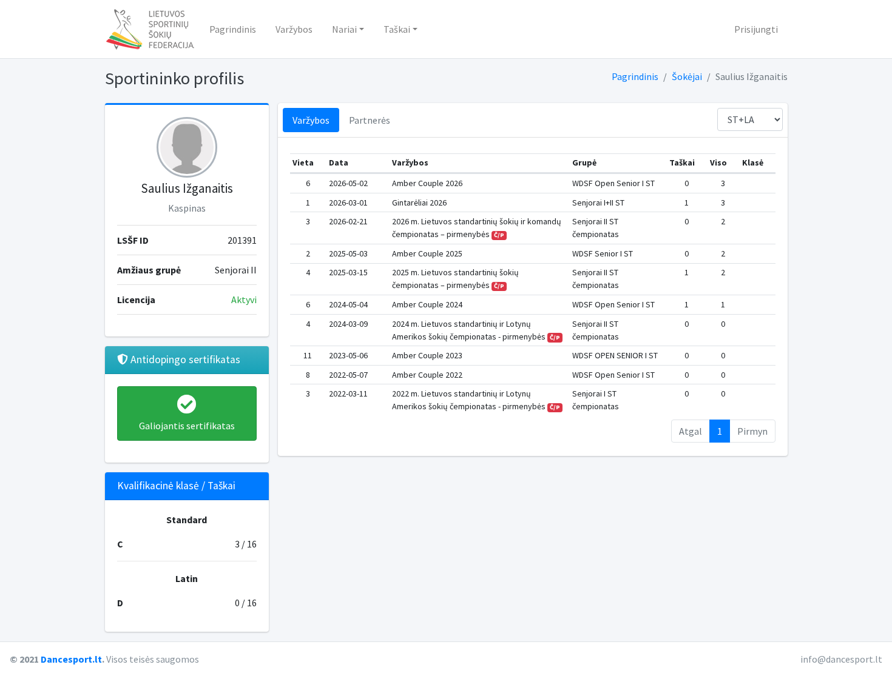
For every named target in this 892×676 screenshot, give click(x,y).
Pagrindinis (232, 29)
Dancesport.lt (71, 659)
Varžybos (294, 29)
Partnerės (369, 120)
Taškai (396, 29)
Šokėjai (687, 76)
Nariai (344, 29)
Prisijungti (756, 29)
